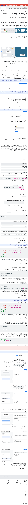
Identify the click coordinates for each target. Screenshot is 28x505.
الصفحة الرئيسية (25, 10)
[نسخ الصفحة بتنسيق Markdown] (16, 14)
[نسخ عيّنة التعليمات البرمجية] (26, 248)
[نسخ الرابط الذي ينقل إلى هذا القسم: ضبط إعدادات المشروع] (20, 113)
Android (8, 481)
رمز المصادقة (24, 111)
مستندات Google (15, 10)
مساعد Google (25, 481)
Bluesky (17, 482)
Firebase (8, 483)
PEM (24, 242)
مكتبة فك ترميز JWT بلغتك (12, 241)
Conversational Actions (10, 10)
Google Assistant (19, 10)
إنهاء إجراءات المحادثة (3, 5)
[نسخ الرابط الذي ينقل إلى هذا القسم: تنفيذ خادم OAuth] (21, 144)
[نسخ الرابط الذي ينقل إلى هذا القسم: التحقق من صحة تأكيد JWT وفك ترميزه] (19, 240)
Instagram (17, 483)
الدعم (26, 482)
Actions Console (16, 355)
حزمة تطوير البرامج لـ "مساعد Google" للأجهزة (23, 484)
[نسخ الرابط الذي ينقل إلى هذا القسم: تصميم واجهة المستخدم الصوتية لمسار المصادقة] (14, 345)
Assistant (22, 0)
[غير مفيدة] (1, 10)
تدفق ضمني (21, 111)
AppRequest (4, 205)
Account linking (24, 11)
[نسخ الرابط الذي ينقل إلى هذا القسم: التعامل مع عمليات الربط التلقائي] (20, 207)
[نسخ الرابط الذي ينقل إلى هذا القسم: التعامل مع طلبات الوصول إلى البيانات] (17, 468)
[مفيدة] (2, 10)
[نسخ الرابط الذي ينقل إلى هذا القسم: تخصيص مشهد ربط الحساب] (20, 406)
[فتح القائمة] (26, 1)
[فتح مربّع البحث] (9, 0)
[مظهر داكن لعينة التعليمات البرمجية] (26, 177)
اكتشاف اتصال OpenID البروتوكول (10, 244)
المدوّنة (17, 481)
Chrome (8, 482)
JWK (25, 242)
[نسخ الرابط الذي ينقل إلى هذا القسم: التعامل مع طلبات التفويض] (21, 159)
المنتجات (23, 10)
